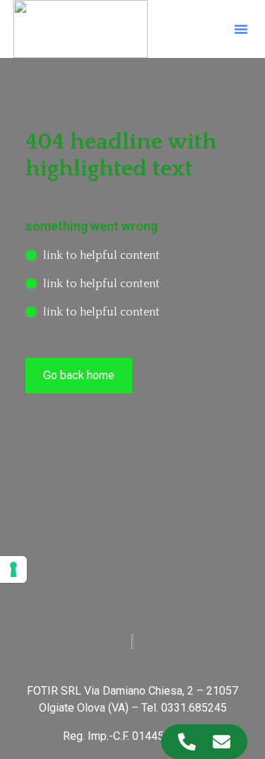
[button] (241, 29)
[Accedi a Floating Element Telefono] (187, 741)
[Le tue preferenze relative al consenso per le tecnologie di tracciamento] (13, 569)
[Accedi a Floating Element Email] (221, 741)
